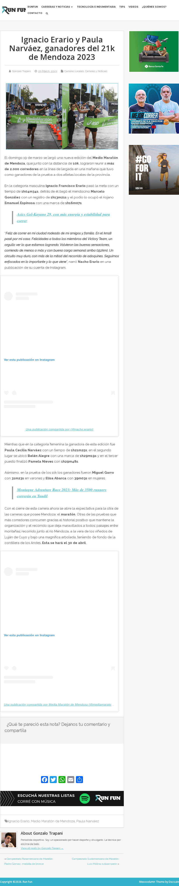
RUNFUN (33, 6)
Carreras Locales (74, 71)
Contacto (35, 13)
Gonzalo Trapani (21, 71)
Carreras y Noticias (55, 6)
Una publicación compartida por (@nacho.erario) (59, 429)
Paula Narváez (87, 821)
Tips (122, 6)
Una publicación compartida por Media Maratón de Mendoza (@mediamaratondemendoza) (67, 704)
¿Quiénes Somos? (154, 6)
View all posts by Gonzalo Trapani (42, 848)
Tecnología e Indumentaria (96, 6)
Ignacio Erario (18, 821)
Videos (133, 6)
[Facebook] (44, 780)
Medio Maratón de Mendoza (53, 821)
